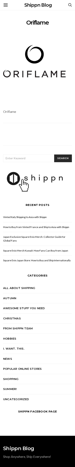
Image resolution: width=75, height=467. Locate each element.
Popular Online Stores (22, 368)
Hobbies (9, 338)
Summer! (10, 389)
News (7, 358)
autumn (9, 298)
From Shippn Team (18, 328)
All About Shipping (19, 288)
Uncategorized (16, 399)
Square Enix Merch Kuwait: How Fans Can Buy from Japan (35, 250)
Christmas (12, 318)
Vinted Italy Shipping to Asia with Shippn (25, 217)
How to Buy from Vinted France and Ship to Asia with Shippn (36, 227)
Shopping (11, 379)
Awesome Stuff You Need (24, 308)
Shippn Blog (38, 5)
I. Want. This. (13, 348)
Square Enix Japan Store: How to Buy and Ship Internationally (37, 260)
